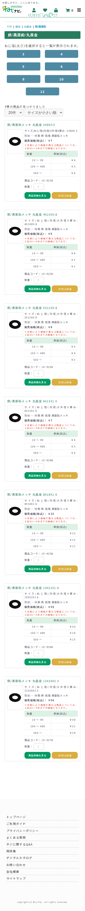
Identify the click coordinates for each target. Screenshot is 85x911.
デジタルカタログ (19, 858)
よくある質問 (16, 837)
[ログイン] (56, 10)
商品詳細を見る (37, 195)
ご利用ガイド (16, 824)
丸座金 (28, 26)
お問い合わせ (16, 865)
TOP (9, 26)
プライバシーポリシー (22, 831)
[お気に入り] (45, 10)
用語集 (11, 851)
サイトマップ (16, 878)
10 (61, 79)
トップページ (16, 817)
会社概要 (12, 871)
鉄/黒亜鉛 (40, 26)
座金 (17, 26)
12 (42, 91)
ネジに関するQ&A (19, 844)
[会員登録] (34, 10)
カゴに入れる (65, 195)
